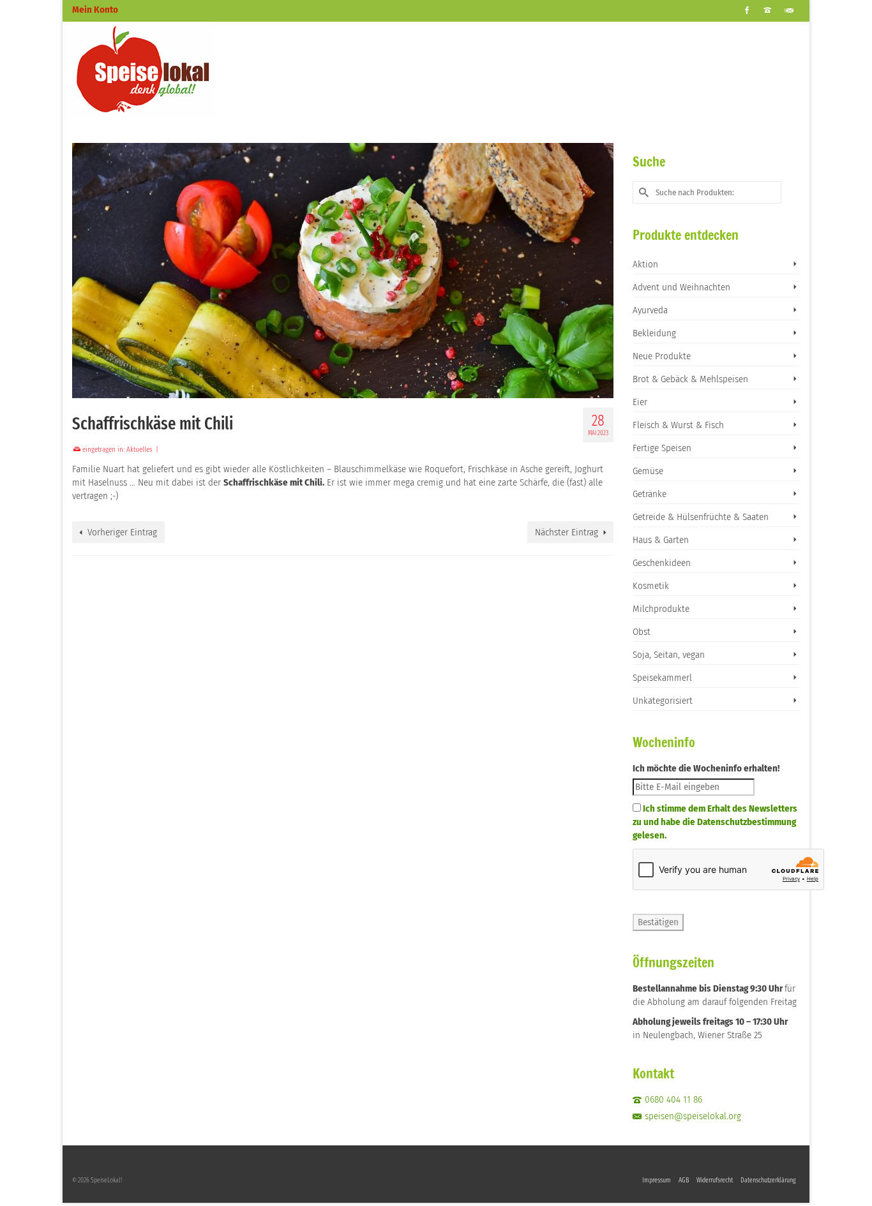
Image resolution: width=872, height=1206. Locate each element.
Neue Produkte (662, 356)
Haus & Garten (661, 540)
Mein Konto (95, 9)
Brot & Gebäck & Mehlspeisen (690, 379)
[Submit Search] (642, 192)
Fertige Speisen (662, 448)
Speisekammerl (662, 677)
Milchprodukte (661, 608)
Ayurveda (650, 310)
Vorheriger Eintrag (122, 532)
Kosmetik (651, 586)
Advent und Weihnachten (681, 287)
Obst (641, 631)
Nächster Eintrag (566, 532)
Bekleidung (654, 333)
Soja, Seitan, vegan (669, 654)
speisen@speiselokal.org (693, 1116)
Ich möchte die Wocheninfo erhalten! (706, 768)
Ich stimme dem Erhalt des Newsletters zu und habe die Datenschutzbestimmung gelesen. (715, 822)
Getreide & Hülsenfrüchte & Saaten (701, 517)
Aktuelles (139, 449)
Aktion (645, 264)
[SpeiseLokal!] (187, 69)
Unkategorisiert (663, 700)
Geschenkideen (662, 563)
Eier (640, 402)
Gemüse (648, 471)
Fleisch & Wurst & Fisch (678, 425)
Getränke (649, 494)
